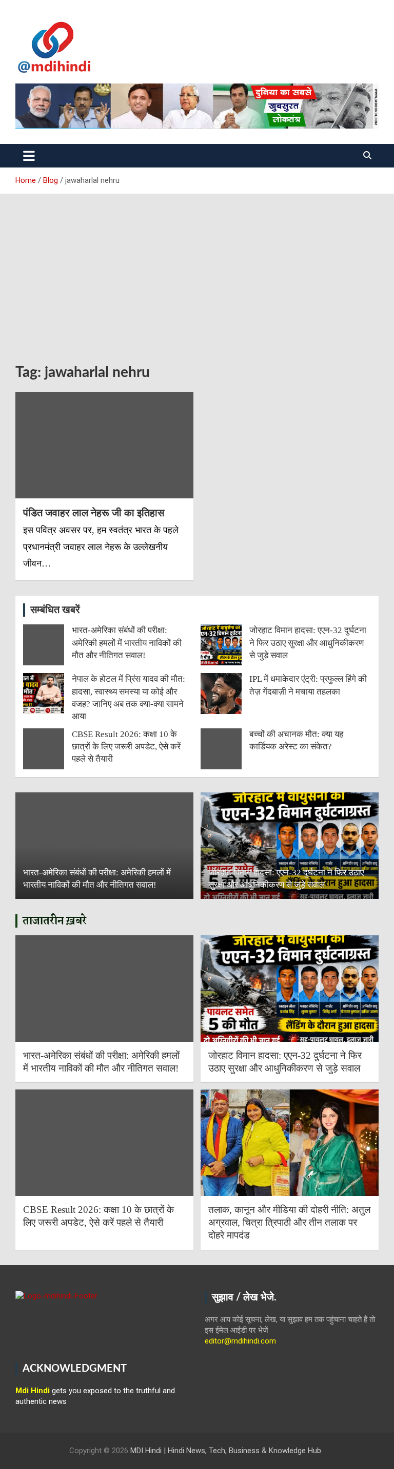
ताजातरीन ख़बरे (55, 921)
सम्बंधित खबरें (55, 610)
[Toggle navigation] (29, 155)
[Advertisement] (197, 271)
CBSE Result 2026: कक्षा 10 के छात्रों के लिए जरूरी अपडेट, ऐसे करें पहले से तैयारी (126, 746)
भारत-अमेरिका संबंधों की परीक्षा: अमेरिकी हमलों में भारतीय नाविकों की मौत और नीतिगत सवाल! (127, 642)
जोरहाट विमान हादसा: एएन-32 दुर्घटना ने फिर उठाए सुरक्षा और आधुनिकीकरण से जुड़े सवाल (307, 642)
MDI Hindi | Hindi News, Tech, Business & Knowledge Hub (225, 1450)
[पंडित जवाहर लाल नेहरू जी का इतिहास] (104, 444)
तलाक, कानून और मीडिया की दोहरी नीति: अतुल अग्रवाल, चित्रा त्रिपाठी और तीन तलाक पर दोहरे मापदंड (289, 1222)
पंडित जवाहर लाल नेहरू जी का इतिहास (93, 512)
